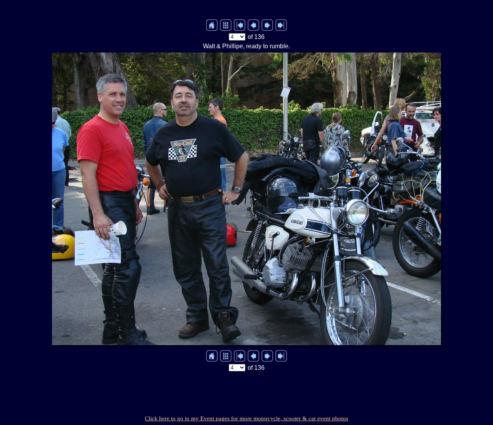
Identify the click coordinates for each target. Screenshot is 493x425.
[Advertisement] (246, 391)
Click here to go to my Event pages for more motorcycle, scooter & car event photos (246, 418)
